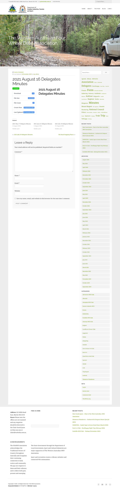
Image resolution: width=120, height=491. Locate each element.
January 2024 (86, 236)
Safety (99, 112)
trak (84, 368)
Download (15, 88)
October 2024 (86, 206)
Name (17, 175)
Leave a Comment (19, 72)
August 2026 (86, 159)
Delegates (86, 85)
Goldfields (97, 93)
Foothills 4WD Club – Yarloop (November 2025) (95, 152)
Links (109, 8)
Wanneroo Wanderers (88, 379)
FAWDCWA (86, 314)
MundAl (101, 106)
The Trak (97, 8)
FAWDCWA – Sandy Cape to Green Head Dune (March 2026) (90, 425)
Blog (104, 8)
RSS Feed (29, 486)
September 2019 (87, 286)
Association (87, 81)
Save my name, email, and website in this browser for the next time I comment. (43, 198)
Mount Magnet (87, 106)
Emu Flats (102, 86)
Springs (93, 116)
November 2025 (87, 179)
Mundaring (85, 109)
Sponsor (85, 360)
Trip (102, 115)
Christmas (99, 82)
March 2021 (86, 267)
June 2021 (85, 263)
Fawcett (107, 86)
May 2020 (85, 275)
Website (17, 191)
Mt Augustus (96, 106)
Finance (84, 90)
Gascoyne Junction (98, 90)
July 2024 (85, 213)
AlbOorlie (95, 79)
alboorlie (85, 298)
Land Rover (84, 99)
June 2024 (85, 217)
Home (83, 8)
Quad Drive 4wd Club (88, 356)
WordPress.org (86, 399)
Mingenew (85, 103)
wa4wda (85, 375)
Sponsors (88, 116)
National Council (96, 109)
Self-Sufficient (104, 112)
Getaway (91, 93)
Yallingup (84, 119)
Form (90, 90)
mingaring (85, 341)
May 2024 (85, 221)
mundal (85, 344)
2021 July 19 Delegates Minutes (23, 134)
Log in (84, 387)
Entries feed (86, 391)
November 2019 (87, 279)
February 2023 (86, 248)
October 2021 (86, 252)
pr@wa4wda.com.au (45, 1)
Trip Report (86, 371)
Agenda (84, 79)
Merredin (102, 99)
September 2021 (87, 256)
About (89, 8)
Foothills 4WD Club (88, 318)
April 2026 (85, 167)
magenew (85, 333)
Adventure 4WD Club (88, 294)
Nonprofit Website (13, 486)
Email (17, 183)
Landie (102, 96)
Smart (83, 116)
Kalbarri (83, 96)
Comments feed (87, 395)
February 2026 (86, 171)
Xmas (107, 116)
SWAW (84, 364)
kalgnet (85, 325)
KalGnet (89, 96)
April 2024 (85, 225)
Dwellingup (95, 86)
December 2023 (87, 240)
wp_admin (36, 74)
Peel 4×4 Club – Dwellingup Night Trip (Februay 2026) (88, 428)
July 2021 (85, 260)
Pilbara (84, 112)
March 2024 (86, 229)
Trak (98, 115)
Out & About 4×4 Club (88, 348)
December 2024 (87, 202)
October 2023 (86, 244)
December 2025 (87, 175)
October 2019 (86, 283)
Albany (89, 79)
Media (97, 99)
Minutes (94, 102)
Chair (95, 82)
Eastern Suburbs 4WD (88, 306)
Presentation (90, 112)
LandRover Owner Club (89, 329)
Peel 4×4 (85, 352)
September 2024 (87, 210)
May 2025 (85, 194)
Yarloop (90, 119)
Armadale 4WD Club (88, 302)
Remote (95, 112)
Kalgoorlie (96, 96)
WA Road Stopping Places (66, 134)
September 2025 (87, 186)
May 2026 (85, 163)
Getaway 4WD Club (88, 321)
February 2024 (86, 233)
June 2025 (85, 190)
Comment (18, 152)
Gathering (85, 93)
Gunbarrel (103, 93)
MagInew (91, 99)
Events (84, 310)
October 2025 (86, 183)
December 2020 (87, 271)
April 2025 (85, 198)
